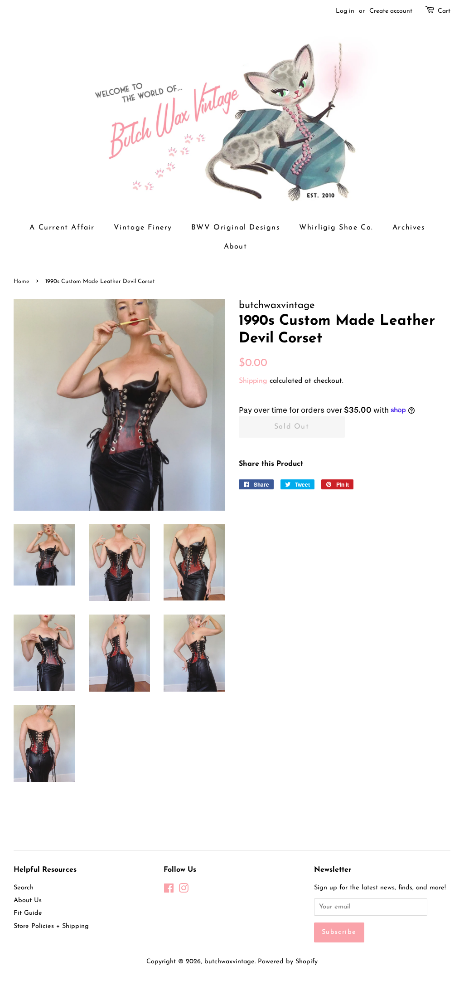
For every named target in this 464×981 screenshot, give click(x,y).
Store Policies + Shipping (51, 926)
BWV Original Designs (235, 227)
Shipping (253, 381)
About (235, 246)
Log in (345, 11)
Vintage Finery (143, 227)
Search (24, 887)
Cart (444, 11)
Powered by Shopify (288, 961)
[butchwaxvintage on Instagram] (183, 890)
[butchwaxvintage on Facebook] (169, 890)
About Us (28, 900)
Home (21, 281)
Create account (390, 11)
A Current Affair (62, 227)
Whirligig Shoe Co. (336, 227)
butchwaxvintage (229, 961)
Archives (408, 227)
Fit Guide (28, 913)
